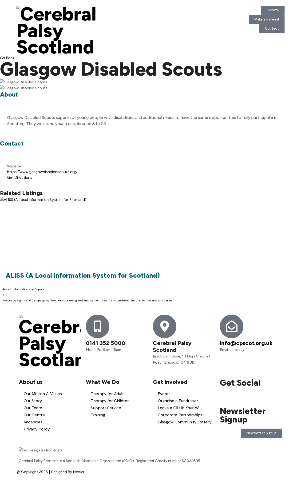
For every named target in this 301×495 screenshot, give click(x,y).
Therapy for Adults (108, 393)
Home (114, 9)
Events (164, 393)
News (207, 9)
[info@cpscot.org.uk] (231, 326)
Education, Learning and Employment (76, 300)
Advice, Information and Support (24, 289)
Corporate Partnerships (180, 415)
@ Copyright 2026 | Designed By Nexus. (50, 472)
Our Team (33, 407)
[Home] (61, 30)
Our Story (33, 400)
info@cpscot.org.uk (246, 343)
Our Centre (34, 415)
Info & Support (189, 13)
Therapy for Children (110, 400)
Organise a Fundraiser (178, 400)
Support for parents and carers (152, 300)
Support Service (106, 407)
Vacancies (33, 422)
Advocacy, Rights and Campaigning (26, 300)
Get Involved (167, 13)
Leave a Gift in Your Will (179, 407)
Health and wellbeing (116, 300)
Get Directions (19, 177)
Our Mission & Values (43, 393)
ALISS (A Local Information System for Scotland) (83, 275)
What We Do (148, 16)
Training (98, 415)
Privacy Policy (37, 429)
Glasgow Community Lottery (184, 422)
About (131, 9)
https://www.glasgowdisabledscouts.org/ (42, 171)
